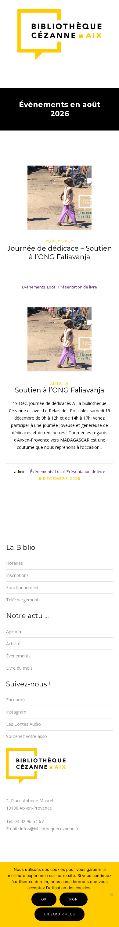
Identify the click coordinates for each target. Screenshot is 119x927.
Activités (14, 643)
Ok (44, 899)
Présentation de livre (77, 287)
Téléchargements (23, 600)
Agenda (13, 631)
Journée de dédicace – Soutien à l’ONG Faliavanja (59, 252)
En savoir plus (59, 914)
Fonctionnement (22, 587)
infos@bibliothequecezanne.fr (49, 829)
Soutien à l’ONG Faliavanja (59, 390)
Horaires (14, 563)
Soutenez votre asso (26, 736)
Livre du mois (19, 668)
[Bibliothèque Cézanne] (59, 35)
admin (20, 471)
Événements (41, 471)
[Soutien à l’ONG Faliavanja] (59, 339)
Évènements (33, 287)
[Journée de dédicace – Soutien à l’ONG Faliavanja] (59, 198)
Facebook (16, 700)
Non (73, 899)
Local (51, 287)
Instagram (16, 712)
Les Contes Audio (23, 724)
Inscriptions (17, 575)
